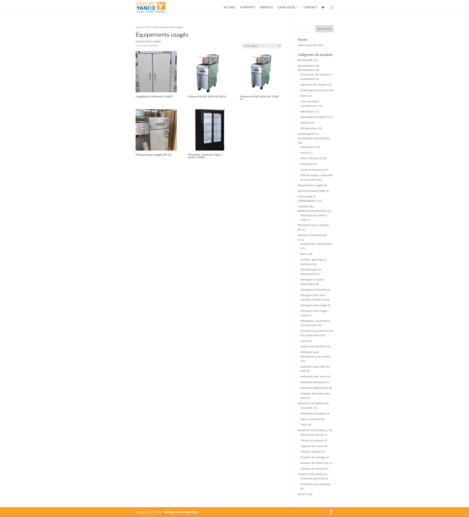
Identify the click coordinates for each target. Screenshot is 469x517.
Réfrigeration (308, 128)
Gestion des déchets (312, 346)
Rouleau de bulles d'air (314, 463)
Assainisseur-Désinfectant (316, 244)
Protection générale (312, 478)
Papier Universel (310, 419)
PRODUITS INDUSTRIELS (312, 430)
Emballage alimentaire (314, 90)
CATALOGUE (286, 7)
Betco (303, 254)
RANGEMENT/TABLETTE (314, 117)
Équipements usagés (310, 185)
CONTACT (310, 7)
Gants (304, 341)
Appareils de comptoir (314, 84)
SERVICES (266, 7)
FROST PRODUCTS (311, 158)
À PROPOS (247, 7)
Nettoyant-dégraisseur (314, 388)
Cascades (306, 407)
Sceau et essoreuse (312, 169)
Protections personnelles (315, 484)
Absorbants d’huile (312, 434)
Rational (305, 122)
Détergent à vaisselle (313, 289)
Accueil (139, 27)
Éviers (304, 95)
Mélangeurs (307, 111)
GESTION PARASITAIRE (311, 191)
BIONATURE (305, 60)
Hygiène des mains (312, 446)
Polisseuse (306, 164)
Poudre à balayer (310, 451)
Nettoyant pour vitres (313, 376)
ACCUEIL (230, 7)
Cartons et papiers (311, 440)
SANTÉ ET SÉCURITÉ (310, 474)
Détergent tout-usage (313, 305)
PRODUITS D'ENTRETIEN (312, 235)
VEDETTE (303, 494)
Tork (303, 424)
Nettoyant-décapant (312, 382)
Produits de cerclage (313, 457)
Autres (304, 152)
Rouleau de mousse (312, 468)
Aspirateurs (307, 147)
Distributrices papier (313, 413)
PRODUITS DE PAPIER (310, 403)
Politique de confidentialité (180, 512)
